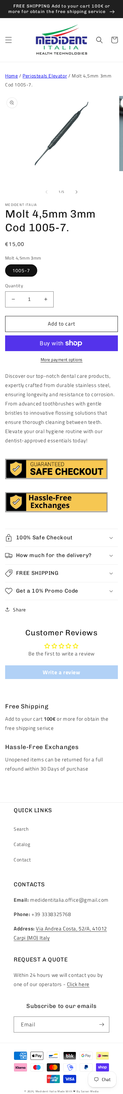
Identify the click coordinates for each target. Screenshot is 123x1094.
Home (11, 75)
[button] (8, 39)
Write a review (61, 672)
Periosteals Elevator (45, 75)
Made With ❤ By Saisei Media (78, 1091)
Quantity (14, 285)
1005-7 (21, 270)
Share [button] (19, 609)
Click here (78, 984)
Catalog (22, 844)
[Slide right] (76, 191)
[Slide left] (46, 191)
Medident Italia (46, 1091)
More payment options (62, 360)
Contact (22, 859)
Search (21, 828)
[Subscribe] (101, 1024)
